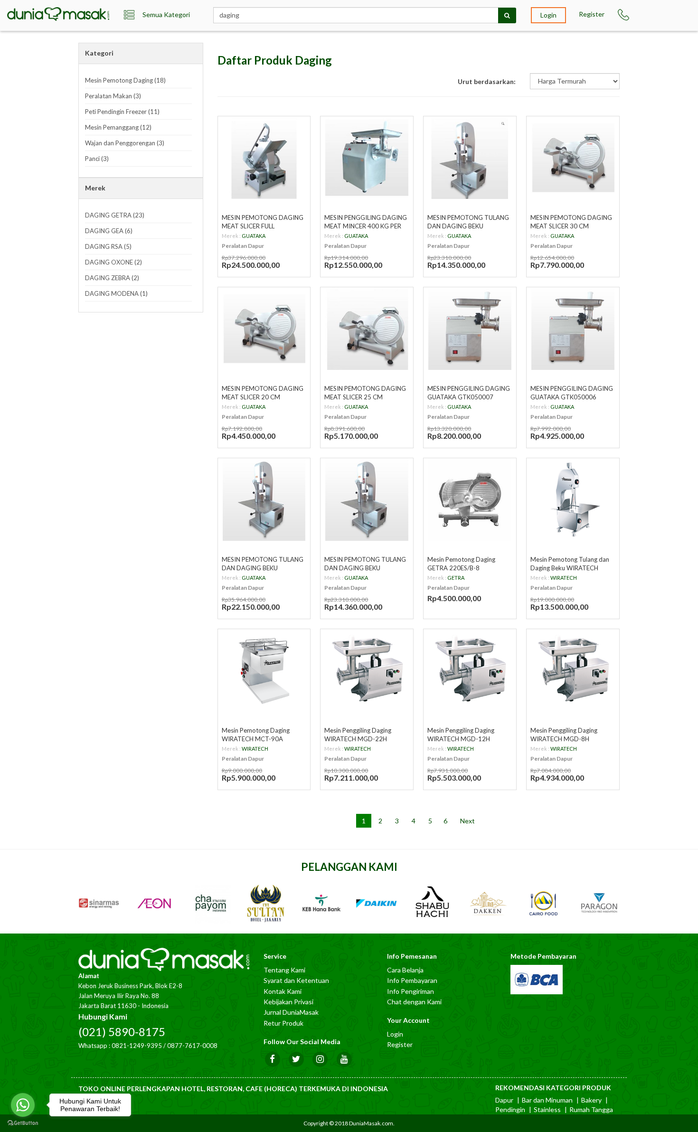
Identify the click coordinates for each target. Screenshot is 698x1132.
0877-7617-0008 (192, 1045)
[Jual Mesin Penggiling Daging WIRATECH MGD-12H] (469, 670)
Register (591, 14)
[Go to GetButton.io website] (23, 1122)
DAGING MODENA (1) (116, 293)
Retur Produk (283, 1023)
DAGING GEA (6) (108, 231)
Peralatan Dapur (243, 245)
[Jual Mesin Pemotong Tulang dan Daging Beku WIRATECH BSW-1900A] (572, 499)
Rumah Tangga (591, 1109)
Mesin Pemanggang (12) (118, 127)
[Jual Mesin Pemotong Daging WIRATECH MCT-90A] (264, 670)
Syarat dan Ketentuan (296, 980)
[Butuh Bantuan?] (625, 14)
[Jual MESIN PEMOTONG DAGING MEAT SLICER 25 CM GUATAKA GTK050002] (366, 328)
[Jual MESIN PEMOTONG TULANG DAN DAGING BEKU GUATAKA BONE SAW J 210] (469, 157)
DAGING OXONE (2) (113, 262)
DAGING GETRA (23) (114, 215)
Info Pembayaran (412, 980)
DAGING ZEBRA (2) (112, 278)
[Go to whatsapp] (23, 1105)
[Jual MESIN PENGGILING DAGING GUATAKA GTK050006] (572, 328)
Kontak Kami (283, 991)
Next (467, 821)
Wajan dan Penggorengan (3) (124, 143)
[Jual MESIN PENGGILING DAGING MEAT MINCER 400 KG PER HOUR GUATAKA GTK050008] (366, 157)
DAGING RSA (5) (108, 246)
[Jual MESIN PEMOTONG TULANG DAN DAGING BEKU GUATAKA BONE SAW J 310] (264, 499)
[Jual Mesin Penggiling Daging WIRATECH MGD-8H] (572, 670)
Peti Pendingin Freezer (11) (122, 111)
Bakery (591, 1100)
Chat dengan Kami (414, 1002)
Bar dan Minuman (547, 1100)
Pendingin (510, 1109)
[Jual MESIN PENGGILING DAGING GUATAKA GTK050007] (469, 328)
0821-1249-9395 (137, 1045)
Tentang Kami (284, 970)
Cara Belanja (405, 970)
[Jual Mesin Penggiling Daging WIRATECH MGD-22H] (366, 670)
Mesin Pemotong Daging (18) (125, 80)
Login (548, 15)
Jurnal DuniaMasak (291, 1012)
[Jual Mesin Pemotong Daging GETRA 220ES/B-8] (469, 499)
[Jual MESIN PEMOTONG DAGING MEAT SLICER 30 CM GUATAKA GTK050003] (572, 157)
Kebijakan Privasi (288, 1002)
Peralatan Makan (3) (113, 96)
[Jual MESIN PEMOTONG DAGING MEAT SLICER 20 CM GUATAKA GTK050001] (264, 328)
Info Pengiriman (410, 991)
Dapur (504, 1100)
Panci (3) (97, 158)
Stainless (547, 1109)
